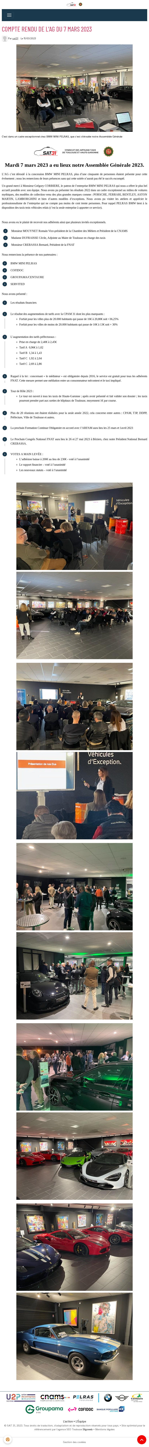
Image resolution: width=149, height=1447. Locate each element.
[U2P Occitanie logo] (21, 1397)
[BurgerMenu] (9, 15)
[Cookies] (8, 1439)
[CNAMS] (54, 1397)
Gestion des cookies (74, 1442)
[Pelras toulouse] (101, 1397)
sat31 (15, 38)
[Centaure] (137, 1397)
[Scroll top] (141, 1439)
